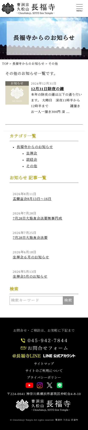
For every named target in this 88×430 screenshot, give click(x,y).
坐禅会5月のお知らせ (30, 276)
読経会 (31, 159)
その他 (31, 166)
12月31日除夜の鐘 (47, 89)
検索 (68, 300)
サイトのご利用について (44, 371)
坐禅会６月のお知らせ (31, 257)
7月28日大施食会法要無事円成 (37, 218)
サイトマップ (44, 364)
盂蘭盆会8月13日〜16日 (32, 199)
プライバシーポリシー (44, 377)
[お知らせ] (17, 103)
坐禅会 (31, 153)
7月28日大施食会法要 (30, 238)
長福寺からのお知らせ (35, 147)
